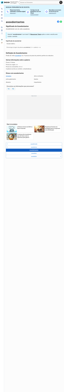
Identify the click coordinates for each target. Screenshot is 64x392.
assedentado (34, 144)
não (13, 88)
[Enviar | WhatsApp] (61, 22)
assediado (34, 153)
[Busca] (60, 2)
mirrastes (8, 76)
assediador (34, 156)
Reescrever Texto (35, 34)
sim (9, 88)
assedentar (18, 55)
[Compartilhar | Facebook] (58, 22)
